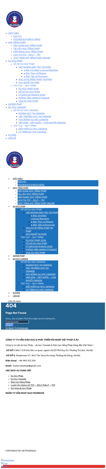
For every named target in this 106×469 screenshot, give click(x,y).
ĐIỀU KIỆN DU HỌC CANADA (32, 129)
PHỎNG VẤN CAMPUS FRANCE (34, 98)
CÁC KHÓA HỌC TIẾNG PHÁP (27, 45)
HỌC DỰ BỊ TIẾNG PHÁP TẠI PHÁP (35, 79)
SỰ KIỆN (12, 135)
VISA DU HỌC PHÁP (28, 101)
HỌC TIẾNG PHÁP (17, 42)
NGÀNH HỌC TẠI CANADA (31, 113)
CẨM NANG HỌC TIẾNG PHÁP (28, 51)
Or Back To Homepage (17, 328)
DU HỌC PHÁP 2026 (28, 88)
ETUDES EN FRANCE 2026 (31, 95)
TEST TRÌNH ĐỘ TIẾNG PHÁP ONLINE (31, 58)
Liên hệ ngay (14, 301)
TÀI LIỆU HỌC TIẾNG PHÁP (26, 48)
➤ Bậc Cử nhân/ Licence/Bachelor (41, 70)
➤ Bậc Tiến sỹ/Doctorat (36, 76)
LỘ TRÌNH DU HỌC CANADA (32, 132)
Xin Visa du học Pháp (21, 388)
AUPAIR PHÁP (15, 104)
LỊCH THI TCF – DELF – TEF (27, 54)
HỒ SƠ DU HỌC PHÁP (29, 92)
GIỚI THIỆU (13, 33)
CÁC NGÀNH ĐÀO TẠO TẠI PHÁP (34, 67)
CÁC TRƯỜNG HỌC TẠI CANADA (34, 116)
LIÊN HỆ (12, 138)
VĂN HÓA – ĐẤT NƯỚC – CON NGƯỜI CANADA (42, 122)
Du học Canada (18, 379)
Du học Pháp (17, 376)
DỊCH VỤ (17, 36)
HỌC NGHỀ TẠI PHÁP (28, 82)
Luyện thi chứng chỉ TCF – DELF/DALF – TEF (33, 385)
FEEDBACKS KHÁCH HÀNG (26, 39)
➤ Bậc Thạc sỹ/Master (35, 73)
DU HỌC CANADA (17, 107)
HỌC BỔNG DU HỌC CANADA (33, 119)
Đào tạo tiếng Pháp (20, 382)
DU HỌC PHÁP (15, 61)
